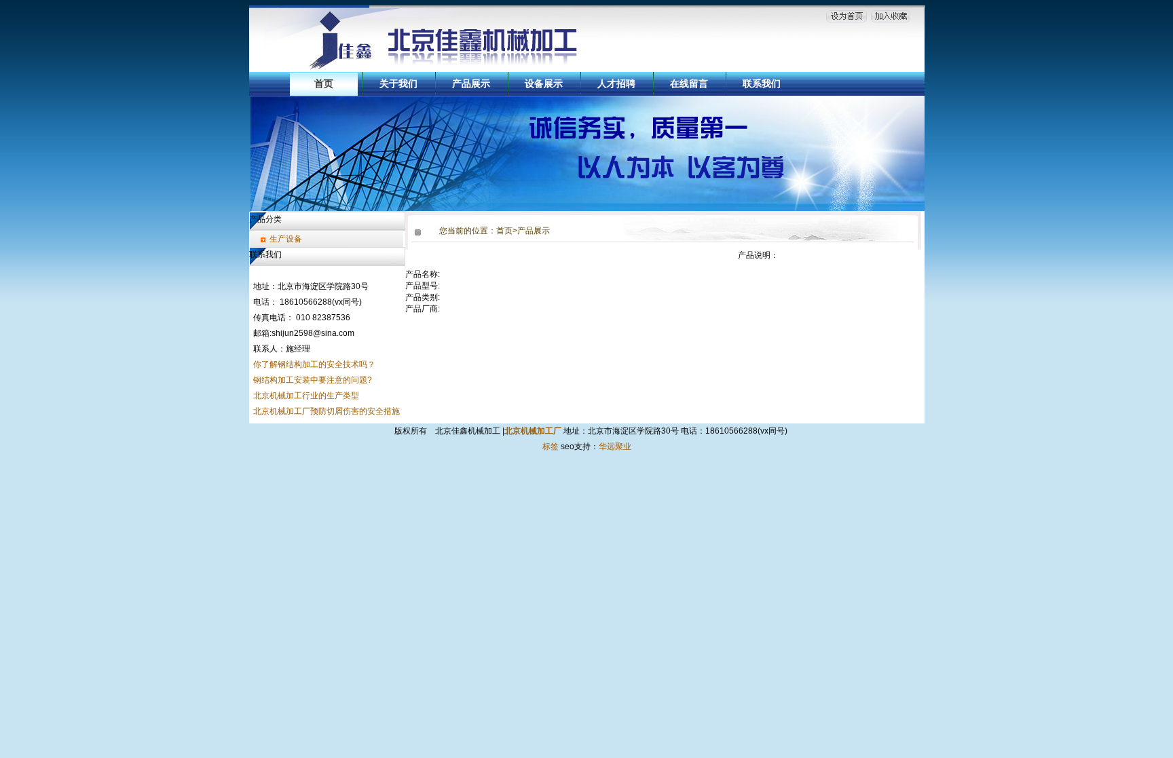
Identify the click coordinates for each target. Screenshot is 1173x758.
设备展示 (544, 83)
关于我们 (398, 83)
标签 (550, 446)
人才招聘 (616, 83)
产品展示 (471, 83)
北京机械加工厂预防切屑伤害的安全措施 (326, 411)
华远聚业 (615, 446)
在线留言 (689, 83)
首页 (323, 83)
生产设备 (285, 239)
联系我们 (762, 83)
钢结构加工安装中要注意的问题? (312, 380)
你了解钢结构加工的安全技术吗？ (314, 364)
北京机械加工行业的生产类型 (306, 395)
